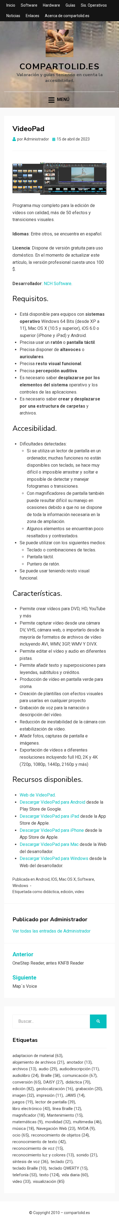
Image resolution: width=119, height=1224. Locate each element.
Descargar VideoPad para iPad (49, 816)
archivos (24, 1068)
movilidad (58, 1121)
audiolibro (25, 1075)
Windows (20, 885)
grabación (89, 1088)
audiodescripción (79, 1068)
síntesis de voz (30, 1161)
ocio (20, 1135)
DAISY (53, 1082)
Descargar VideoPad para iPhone (52, 830)
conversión (26, 1082)
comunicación (80, 1075)
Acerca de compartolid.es (67, 16)
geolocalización (54, 1088)
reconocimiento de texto (39, 1141)
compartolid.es (59, 66)
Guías (70, 5)
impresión (50, 1095)
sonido (86, 1155)
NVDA (86, 1128)
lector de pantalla (55, 1102)
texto (49, 1174)
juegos (22, 1102)
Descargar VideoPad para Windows (54, 858)
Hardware (51, 5)
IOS (54, 879)
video (79, 892)
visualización (48, 1181)
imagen (23, 1095)
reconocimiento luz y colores (43, 1155)
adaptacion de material (37, 1055)
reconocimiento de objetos (60, 1135)
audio (48, 1068)
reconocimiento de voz (37, 1148)
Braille (50, 1075)
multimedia (87, 1121)
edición (67, 892)
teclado (62, 1161)
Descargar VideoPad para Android (52, 802)
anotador (79, 1062)
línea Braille (67, 1108)
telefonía (24, 1174)
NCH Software (57, 283)
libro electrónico (31, 1108)
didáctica (51, 892)
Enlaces (32, 16)
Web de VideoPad (37, 795)
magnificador (28, 1115)
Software (29, 5)
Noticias (13, 16)
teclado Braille (29, 1168)
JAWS (74, 1095)
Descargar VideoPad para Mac (49, 844)
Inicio (10, 5)
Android (43, 879)
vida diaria (75, 1174)
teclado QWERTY (68, 1168)
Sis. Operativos (94, 5)
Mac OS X (67, 879)
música (23, 1128)
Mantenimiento (64, 1115)
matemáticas (27, 1121)
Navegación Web (56, 1128)
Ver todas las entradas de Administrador (51, 931)
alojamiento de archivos (38, 1062)
